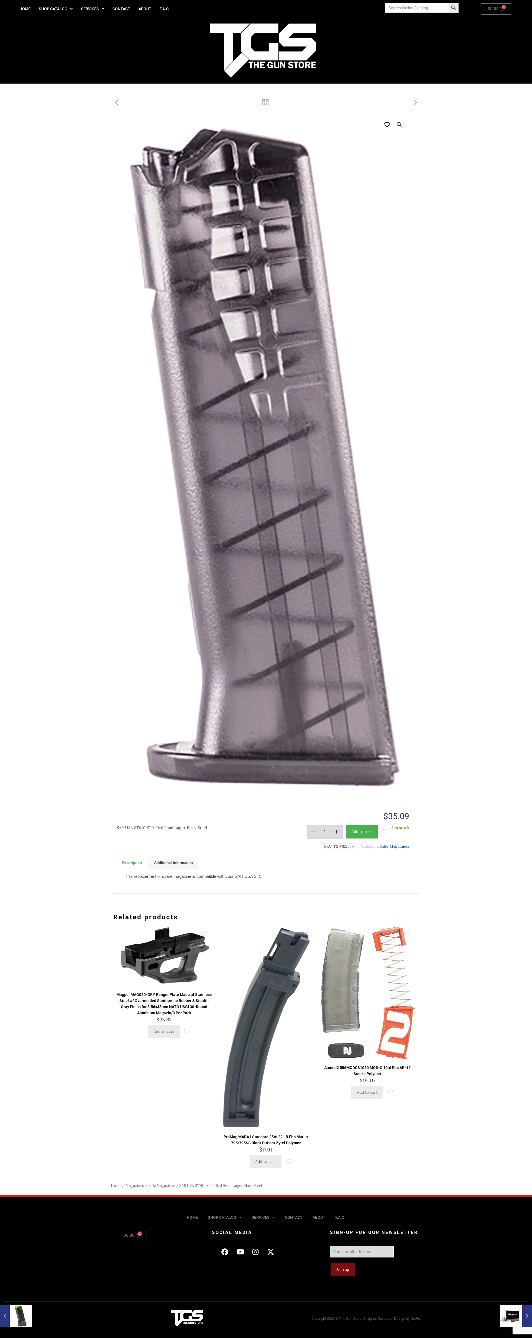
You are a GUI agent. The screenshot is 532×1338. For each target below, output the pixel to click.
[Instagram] (255, 1252)
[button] (56, 9)
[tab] (132, 863)
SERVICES (90, 9)
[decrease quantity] (313, 832)
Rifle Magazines (394, 846)
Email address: (352, 1242)
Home (116, 1185)
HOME (24, 9)
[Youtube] (240, 1252)
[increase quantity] (337, 832)
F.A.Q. (165, 9)
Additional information (173, 863)
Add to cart (361, 831)
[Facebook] (225, 1252)
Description (132, 863)
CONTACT (121, 9)
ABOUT (145, 9)
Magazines (135, 1185)
